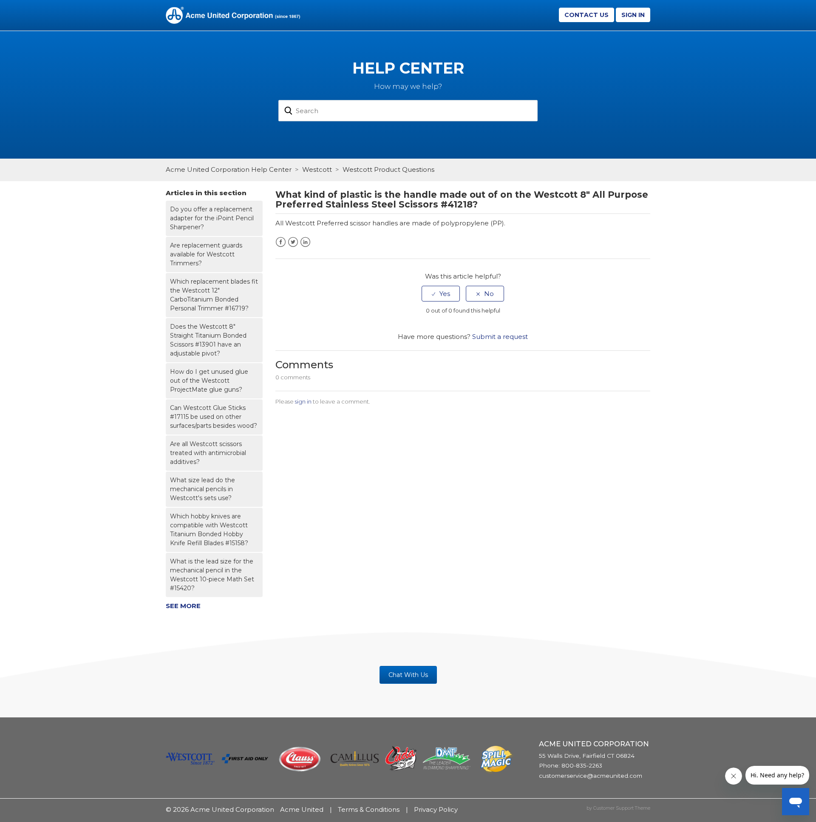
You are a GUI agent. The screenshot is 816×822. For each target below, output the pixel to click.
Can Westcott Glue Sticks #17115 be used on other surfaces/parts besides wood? (213, 416)
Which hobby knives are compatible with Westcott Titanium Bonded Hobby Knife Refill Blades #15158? (209, 529)
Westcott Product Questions (388, 169)
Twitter (293, 242)
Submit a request (500, 337)
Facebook (280, 242)
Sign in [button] (633, 15)
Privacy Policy (436, 809)
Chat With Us (408, 675)
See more (183, 606)
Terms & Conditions (369, 809)
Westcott (317, 169)
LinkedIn (305, 242)
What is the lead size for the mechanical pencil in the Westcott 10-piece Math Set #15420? (212, 574)
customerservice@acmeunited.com (590, 775)
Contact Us (586, 15)
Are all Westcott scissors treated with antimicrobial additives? (208, 453)
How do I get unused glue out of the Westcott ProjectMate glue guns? (209, 380)
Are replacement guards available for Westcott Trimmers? (206, 254)
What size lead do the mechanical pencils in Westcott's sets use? (202, 489)
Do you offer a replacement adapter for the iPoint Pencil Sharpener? (212, 218)
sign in (303, 401)
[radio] (441, 293)
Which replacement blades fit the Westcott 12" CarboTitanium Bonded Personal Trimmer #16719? (214, 295)
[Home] (233, 15)
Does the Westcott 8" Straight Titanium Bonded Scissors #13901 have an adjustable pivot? (208, 340)
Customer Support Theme (621, 808)
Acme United (301, 809)
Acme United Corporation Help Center (229, 169)
